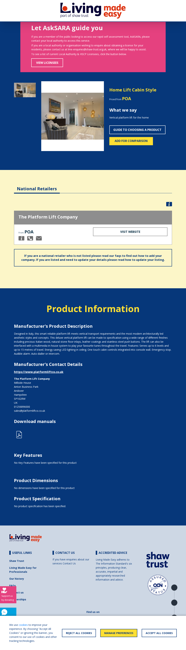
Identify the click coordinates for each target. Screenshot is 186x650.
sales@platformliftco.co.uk (29, 410)
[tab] (37, 186)
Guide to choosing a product (137, 130)
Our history (16, 578)
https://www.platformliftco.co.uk (38, 372)
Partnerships (17, 599)
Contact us (16, 592)
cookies (23, 625)
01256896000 (22, 406)
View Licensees (47, 63)
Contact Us (69, 563)
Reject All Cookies (79, 633)
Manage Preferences (118, 633)
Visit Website (130, 232)
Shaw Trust (16, 561)
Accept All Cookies (159, 633)
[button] (46, 116)
